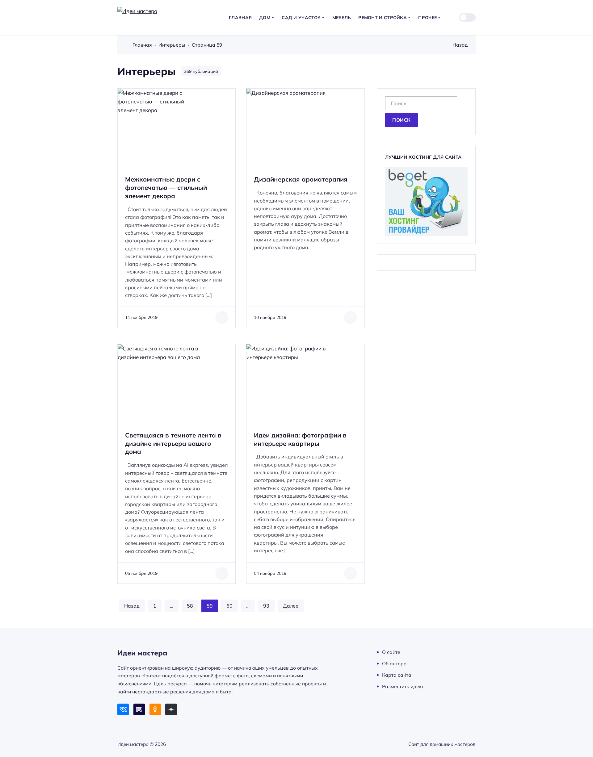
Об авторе (394, 663)
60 (229, 606)
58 (190, 606)
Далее (290, 606)
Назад (460, 45)
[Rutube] (139, 709)
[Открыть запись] (176, 208)
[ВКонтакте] (123, 709)
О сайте (391, 652)
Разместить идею (402, 686)
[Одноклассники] (155, 709)
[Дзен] (171, 709)
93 (266, 606)
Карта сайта (396, 675)
